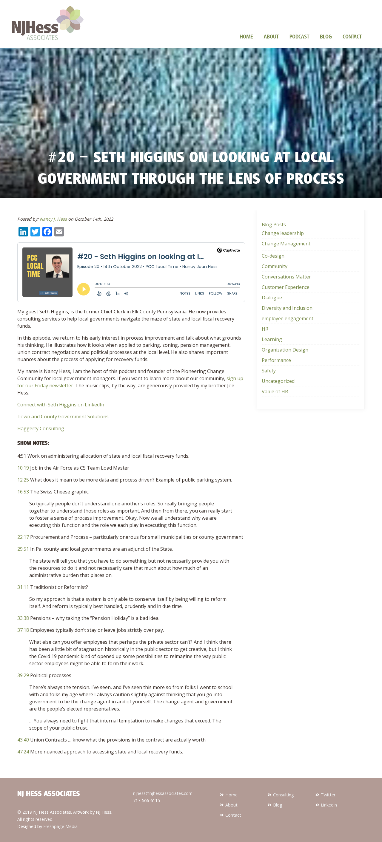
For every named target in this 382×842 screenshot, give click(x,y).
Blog (326, 36)
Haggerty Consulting (40, 428)
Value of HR (275, 391)
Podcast (299, 36)
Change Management (286, 243)
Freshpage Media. (60, 826)
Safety (269, 370)
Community (274, 266)
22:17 (23, 537)
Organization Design (285, 349)
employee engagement (287, 318)
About (271, 36)
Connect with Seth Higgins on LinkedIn (60, 404)
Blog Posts (274, 224)
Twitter (328, 795)
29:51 (23, 549)
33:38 (23, 618)
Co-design (273, 256)
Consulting (283, 795)
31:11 (23, 587)
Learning (272, 339)
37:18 (23, 630)
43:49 (23, 739)
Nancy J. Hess (53, 219)
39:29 (23, 675)
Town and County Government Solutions (63, 416)
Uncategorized (278, 381)
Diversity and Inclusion (287, 308)
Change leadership (283, 233)
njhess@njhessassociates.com (162, 793)
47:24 (23, 751)
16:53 (23, 491)
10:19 (23, 468)
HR (265, 329)
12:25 (23, 479)
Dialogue (272, 297)
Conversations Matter (286, 276)
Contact (352, 36)
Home (246, 36)
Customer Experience (285, 287)
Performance (276, 360)
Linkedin (329, 805)
